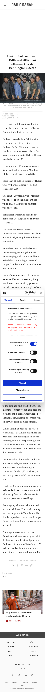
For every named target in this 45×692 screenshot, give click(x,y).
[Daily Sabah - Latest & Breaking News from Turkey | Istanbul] (23, 4)
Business (33, 647)
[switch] (33, 352)
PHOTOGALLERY (15, 621)
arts (4, 577)
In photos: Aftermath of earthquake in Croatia (19, 614)
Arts (34, 651)
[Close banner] (41, 293)
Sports (11, 656)
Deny (22, 397)
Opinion (34, 656)
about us (25, 682)
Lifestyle (11, 651)
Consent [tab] (8, 300)
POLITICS (11, 642)
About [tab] (37, 300)
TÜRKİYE (34, 642)
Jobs (6, 682)
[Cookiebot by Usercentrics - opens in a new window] (26, 293)
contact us (36, 682)
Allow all (22, 383)
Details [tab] (23, 300)
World (11, 647)
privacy (14, 682)
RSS (22, 685)
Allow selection (22, 390)
